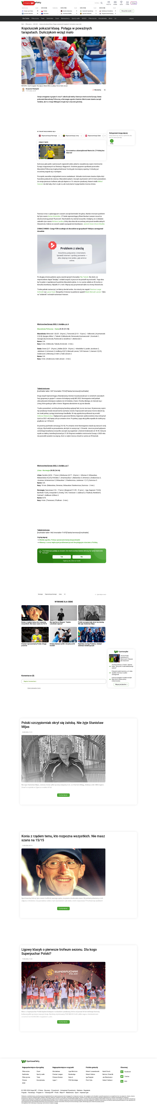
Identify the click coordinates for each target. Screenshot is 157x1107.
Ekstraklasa (56, 1071)
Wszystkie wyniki (126, 11)
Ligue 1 (55, 1080)
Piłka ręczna (92, 18)
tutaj (57, 1103)
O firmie (40, 1090)
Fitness (24, 1080)
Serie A (70, 1077)
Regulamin (87, 1090)
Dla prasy (47, 1090)
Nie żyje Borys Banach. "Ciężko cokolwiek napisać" (60, 623)
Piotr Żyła (89, 1080)
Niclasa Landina (58, 221)
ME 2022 (35, 24)
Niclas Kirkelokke (54, 216)
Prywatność (55, 1090)
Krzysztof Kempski (32, 89)
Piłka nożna (35, 18)
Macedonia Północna (45, 329)
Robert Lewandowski (92, 1071)
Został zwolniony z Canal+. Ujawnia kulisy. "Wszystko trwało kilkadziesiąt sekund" (122, 666)
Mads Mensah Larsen (93, 292)
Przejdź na (27, 3)
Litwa (39, 470)
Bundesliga (71, 1074)
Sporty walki (76, 18)
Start (22, 24)
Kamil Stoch (106, 1071)
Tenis (42, 18)
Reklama (79, 1090)
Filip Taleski (84, 277)
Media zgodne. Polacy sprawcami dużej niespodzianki (60, 540)
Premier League (58, 1074)
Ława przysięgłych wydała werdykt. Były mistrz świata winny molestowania (122, 679)
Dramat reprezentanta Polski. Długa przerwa (33, 644)
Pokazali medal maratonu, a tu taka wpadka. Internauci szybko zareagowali (122, 672)
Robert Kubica (90, 1074)
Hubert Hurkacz (107, 1080)
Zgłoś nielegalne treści (34, 688)
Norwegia (46, 470)
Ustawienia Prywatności (68, 1090)
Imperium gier (84, 1092)
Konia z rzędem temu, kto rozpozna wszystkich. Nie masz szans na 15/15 (34, 623)
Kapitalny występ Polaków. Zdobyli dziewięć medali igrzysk (90, 644)
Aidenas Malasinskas (45, 416)
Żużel (57, 18)
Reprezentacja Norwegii (51, 594)
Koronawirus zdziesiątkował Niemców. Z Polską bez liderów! (85, 152)
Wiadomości (70, 1092)
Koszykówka (103, 18)
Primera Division (58, 1077)
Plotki (56, 1092)
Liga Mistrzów (72, 1071)
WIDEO (84, 18)
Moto (110, 18)
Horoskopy (31, 1092)
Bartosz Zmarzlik (107, 1074)
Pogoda (23, 1092)
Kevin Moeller (99, 224)
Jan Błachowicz (107, 1077)
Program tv (39, 1092)
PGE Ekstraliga (73, 1080)
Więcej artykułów (120, 684)
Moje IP (62, 1092)
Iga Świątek (89, 1077)
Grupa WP (33, 1090)
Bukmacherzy (65, 18)
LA (115, 18)
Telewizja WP (49, 1092)
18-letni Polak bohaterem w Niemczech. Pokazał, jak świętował (127, 658)
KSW (23, 1083)
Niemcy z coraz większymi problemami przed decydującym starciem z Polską (68, 542)
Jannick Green (88, 224)
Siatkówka (50, 18)
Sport (77, 1092)
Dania (57, 329)
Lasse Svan (51, 292)
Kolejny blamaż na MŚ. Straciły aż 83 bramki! (62, 644)
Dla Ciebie (26, 18)
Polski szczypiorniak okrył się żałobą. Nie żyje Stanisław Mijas (91, 623)
